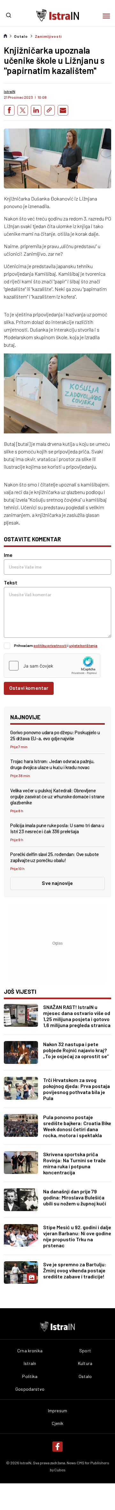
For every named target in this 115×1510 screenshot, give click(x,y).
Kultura (85, 1363)
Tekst (10, 582)
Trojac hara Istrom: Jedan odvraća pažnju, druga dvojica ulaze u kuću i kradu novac (52, 764)
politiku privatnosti (50, 645)
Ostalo (21, 36)
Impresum (57, 1410)
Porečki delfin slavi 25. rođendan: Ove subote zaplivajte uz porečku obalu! (54, 857)
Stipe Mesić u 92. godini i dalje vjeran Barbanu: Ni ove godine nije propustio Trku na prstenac (77, 1236)
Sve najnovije (57, 883)
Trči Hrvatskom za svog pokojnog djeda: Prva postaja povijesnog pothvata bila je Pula (76, 1089)
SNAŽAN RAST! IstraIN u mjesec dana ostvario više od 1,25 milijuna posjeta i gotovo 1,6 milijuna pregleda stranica (77, 1016)
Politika (29, 1376)
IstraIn (30, 1363)
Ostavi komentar (28, 688)
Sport (85, 1350)
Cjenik (58, 1423)
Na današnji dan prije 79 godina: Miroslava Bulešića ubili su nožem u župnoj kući (74, 1197)
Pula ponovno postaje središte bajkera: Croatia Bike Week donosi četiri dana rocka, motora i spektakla (77, 1126)
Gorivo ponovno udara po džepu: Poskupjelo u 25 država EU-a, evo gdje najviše (55, 735)
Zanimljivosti (48, 36)
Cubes (59, 1469)
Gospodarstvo (29, 1389)
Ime (8, 555)
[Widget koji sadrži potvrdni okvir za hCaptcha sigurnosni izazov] (52, 666)
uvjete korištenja (83, 645)
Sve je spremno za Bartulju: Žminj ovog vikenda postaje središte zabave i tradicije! (74, 1270)
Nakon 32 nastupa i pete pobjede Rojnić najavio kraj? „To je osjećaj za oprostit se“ (76, 1050)
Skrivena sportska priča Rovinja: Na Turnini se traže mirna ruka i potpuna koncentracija (74, 1163)
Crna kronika (29, 1350)
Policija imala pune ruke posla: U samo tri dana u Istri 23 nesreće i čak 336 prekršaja (57, 828)
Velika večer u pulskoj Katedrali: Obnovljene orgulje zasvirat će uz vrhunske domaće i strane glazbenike (57, 796)
